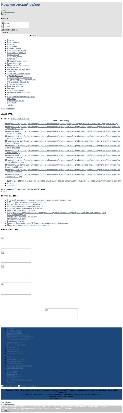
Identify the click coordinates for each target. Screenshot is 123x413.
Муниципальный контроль (18, 92)
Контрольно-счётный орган (18, 69)
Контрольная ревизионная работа (22, 217)
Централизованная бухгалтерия (21, 97)
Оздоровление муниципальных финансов (25, 206)
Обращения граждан (16, 359)
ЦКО (9, 94)
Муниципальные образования (20, 337)
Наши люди (12, 374)
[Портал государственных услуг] (16, 248)
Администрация (14, 48)
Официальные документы (18, 82)
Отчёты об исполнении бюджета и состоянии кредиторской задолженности (39, 200)
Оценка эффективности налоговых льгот (24, 204)
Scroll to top (6, 402)
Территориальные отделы (18, 74)
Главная (10, 40)
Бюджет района (14, 63)
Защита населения (15, 363)
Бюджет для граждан (16, 221)
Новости (10, 44)
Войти (5, 32)
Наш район (12, 46)
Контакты (11, 88)
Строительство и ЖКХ (16, 50)
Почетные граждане (15, 90)
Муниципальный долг (20, 119)
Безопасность (13, 55)
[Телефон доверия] (16, 294)
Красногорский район (20, 4)
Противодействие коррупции (19, 78)
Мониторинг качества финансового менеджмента (28, 225)
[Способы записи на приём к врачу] (16, 276)
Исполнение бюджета (16, 215)
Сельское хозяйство (15, 84)
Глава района (13, 42)
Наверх (4, 191)
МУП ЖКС (11, 99)
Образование (13, 67)
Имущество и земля (15, 101)
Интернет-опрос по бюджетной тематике (24, 208)
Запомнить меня (8, 30)
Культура (11, 59)
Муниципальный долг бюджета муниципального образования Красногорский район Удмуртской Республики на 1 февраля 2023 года (61, 124)
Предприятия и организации (19, 380)
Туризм (10, 105)
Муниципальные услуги (17, 61)
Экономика (11, 71)
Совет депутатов (14, 57)
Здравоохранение (15, 76)
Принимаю (5, 411)
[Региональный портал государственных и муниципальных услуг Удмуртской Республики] (16, 262)
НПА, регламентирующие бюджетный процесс (27, 202)
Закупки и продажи (15, 86)
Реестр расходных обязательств (21, 210)
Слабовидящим (8, 12)
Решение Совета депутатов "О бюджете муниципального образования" (37, 223)
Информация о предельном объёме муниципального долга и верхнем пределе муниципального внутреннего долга (56, 213)
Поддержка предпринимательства (22, 80)
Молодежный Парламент (18, 65)
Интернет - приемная (16, 53)
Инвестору (11, 103)
